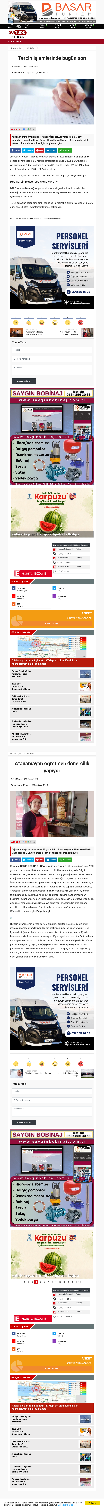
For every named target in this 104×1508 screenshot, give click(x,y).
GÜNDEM (30, 48)
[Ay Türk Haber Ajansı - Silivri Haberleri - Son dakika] (17, 34)
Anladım (92, 1502)
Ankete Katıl (52, 623)
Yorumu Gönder (24, 381)
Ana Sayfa (17, 48)
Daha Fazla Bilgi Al (66, 1504)
